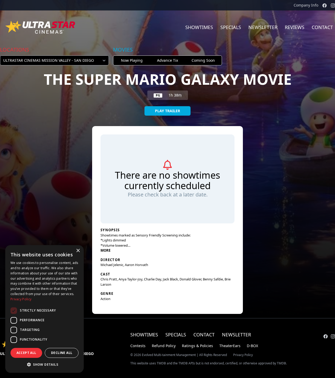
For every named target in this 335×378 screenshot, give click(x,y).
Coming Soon (203, 60)
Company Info (306, 5)
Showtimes (199, 27)
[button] (44, 364)
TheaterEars (230, 345)
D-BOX (252, 345)
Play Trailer (167, 110)
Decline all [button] (61, 353)
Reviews (294, 27)
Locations (14, 49)
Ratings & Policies (197, 345)
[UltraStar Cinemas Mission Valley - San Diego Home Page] (41, 27)
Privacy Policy (243, 355)
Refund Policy (164, 345)
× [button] (78, 251)
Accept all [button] (26, 353)
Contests (138, 345)
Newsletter (262, 27)
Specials (230, 27)
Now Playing (132, 60)
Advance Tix (167, 60)
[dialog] (44, 309)
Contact (204, 334)
